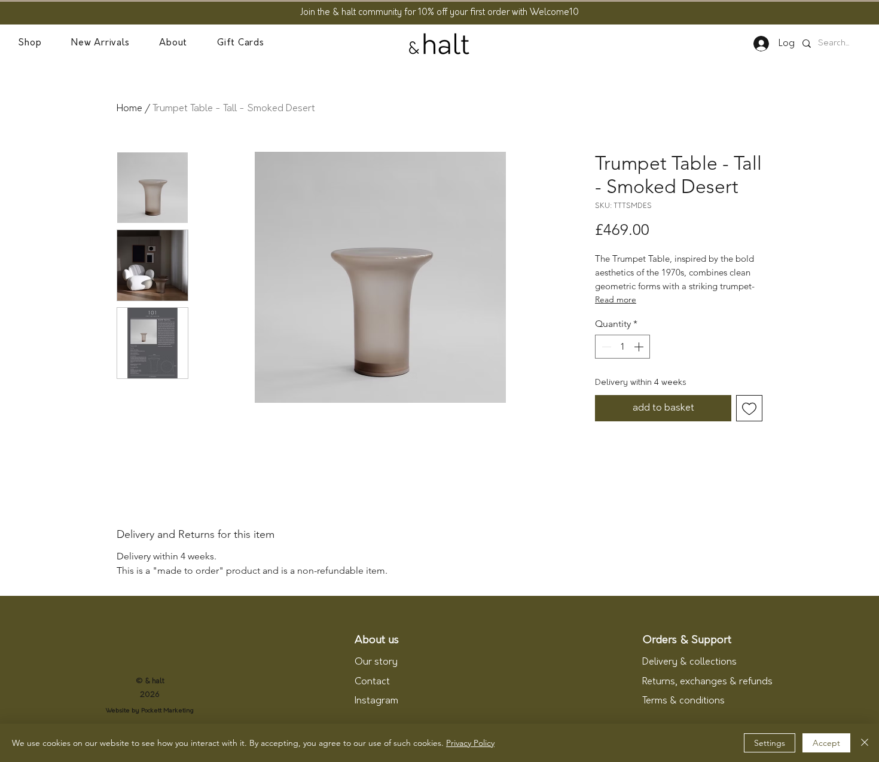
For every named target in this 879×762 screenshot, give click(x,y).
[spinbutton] (622, 346)
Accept (826, 742)
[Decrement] (605, 346)
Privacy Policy (470, 742)
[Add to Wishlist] (749, 408)
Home (129, 109)
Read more (615, 299)
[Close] (864, 742)
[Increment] (639, 346)
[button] (29, 43)
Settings (769, 742)
